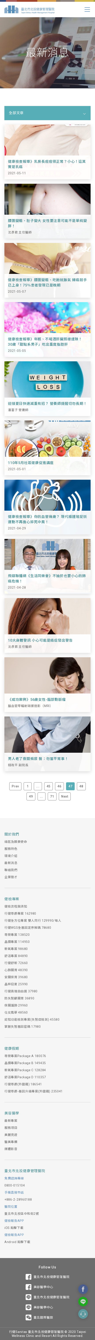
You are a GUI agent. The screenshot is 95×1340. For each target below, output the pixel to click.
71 (52, 796)
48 (81, 786)
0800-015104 (14, 1185)
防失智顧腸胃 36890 (19, 998)
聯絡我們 (10, 870)
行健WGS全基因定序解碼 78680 (27, 927)
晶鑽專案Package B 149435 (25, 1063)
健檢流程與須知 (15, 906)
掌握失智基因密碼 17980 (22, 1026)
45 (49, 786)
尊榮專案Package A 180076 (25, 1056)
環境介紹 (10, 856)
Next (64, 796)
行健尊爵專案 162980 (20, 913)
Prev (15, 786)
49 (31, 796)
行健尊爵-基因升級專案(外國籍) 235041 (33, 1091)
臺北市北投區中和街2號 (21, 1213)
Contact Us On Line (83, 1301)
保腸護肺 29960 (16, 1005)
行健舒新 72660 (16, 963)
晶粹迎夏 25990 (16, 984)
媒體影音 (10, 1149)
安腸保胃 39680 (16, 977)
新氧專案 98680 (16, 949)
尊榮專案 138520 (17, 934)
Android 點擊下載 (17, 1242)
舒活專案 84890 (16, 956)
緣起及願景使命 (15, 841)
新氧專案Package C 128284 (25, 1070)
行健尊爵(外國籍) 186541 (23, 1084)
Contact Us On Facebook (83, 1289)
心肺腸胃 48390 (16, 970)
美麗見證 (10, 1135)
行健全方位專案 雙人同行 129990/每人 (32, 920)
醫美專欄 (10, 1142)
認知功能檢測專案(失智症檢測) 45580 (32, 1019)
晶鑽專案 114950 (17, 942)
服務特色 (10, 849)
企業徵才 (10, 877)
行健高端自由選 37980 (21, 991)
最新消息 (10, 863)
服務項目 (10, 1128)
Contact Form (83, 1314)
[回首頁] (29, 9)
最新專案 (10, 1120)
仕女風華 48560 (16, 1012)
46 (59, 786)
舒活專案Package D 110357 (25, 1077)
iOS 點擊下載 (14, 1228)
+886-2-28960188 (18, 1199)
